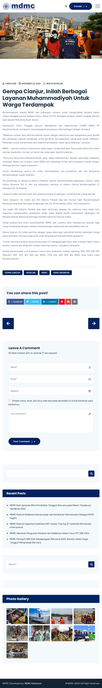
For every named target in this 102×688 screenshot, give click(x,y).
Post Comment (21, 441)
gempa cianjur (12, 273)
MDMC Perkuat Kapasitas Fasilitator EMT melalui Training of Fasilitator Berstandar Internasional (50, 526)
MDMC (44, 273)
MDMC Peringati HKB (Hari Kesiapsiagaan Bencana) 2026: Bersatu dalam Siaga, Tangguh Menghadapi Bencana (49, 541)
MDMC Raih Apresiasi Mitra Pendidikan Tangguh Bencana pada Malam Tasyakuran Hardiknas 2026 (50, 507)
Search (91, 564)
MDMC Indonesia (33, 683)
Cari (91, 474)
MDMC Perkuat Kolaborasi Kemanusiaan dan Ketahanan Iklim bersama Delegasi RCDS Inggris (52, 516)
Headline (31, 273)
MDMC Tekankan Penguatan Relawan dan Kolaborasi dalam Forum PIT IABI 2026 (49, 533)
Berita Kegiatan (54, 84)
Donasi (78, 6)
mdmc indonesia (61, 273)
